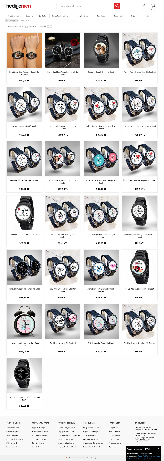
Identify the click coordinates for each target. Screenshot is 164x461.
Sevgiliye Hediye (14, 16)
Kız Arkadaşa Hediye (39, 435)
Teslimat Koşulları (12, 428)
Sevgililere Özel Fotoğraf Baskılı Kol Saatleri (24, 73)
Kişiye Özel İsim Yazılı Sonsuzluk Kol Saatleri (62, 73)
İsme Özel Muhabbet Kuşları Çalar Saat (24, 344)
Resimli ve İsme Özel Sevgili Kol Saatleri (62, 181)
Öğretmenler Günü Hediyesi (93, 443)
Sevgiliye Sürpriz (38, 443)
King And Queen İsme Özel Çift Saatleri (63, 290)
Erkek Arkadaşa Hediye (40, 431)
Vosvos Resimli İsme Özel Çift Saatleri (140, 72)
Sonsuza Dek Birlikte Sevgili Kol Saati (24, 289)
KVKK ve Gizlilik (11, 443)
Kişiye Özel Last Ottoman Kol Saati (24, 234)
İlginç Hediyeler (82, 16)
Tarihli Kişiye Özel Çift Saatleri (63, 343)
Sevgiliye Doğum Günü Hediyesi (69, 435)
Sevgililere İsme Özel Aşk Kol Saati (24, 180)
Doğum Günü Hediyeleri (91, 431)
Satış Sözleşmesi (12, 435)
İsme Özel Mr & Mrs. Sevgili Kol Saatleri (62, 127)
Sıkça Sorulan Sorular (14, 447)
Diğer (133, 16)
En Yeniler (30, 16)
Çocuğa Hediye (114, 435)
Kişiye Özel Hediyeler (60, 16)
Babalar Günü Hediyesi (91, 447)
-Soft (68, 458)
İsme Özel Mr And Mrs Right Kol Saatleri (62, 235)
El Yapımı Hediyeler (39, 439)
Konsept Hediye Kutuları (66, 428)
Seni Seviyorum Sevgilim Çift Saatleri (139, 343)
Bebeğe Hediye (114, 439)
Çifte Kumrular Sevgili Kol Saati (101, 343)
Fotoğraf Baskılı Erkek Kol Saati (101, 72)
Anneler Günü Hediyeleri (92, 439)
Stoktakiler (32, 26)
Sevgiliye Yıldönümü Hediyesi (68, 447)
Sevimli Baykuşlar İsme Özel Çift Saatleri (101, 235)
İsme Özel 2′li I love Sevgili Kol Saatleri (139, 180)
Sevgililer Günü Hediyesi (92, 428)
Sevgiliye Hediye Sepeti (66, 431)
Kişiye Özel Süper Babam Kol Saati (139, 289)
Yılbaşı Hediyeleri (89, 435)
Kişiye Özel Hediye (38, 428)
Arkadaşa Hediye (115, 443)
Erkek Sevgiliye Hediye (66, 439)
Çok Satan (43, 16)
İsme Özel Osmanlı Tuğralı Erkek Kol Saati (24, 398)
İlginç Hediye (113, 447)
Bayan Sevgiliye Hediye (66, 443)
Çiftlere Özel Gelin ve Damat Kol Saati (140, 126)
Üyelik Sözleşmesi (12, 431)
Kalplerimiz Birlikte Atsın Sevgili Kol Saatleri (101, 127)
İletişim (146, 16)
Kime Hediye (119, 16)
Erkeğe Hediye (114, 428)
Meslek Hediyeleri (38, 447)
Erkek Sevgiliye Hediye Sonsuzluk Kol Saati (139, 235)
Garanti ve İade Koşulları (15, 439)
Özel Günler (101, 16)
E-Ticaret (74, 458)
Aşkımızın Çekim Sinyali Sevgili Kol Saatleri (101, 290)
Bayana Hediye (114, 431)
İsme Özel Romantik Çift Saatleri (24, 126)
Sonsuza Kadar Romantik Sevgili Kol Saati (101, 181)
